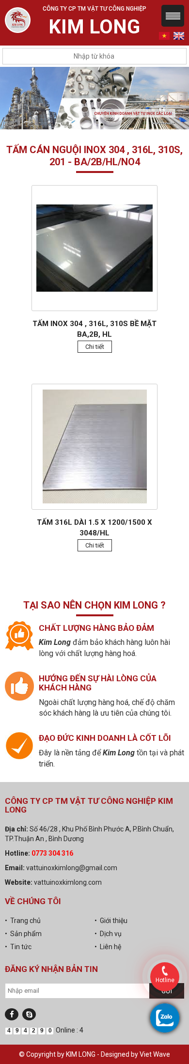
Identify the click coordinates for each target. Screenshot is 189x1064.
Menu (172, 16)
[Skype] (29, 1014)
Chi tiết (94, 346)
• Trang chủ (23, 920)
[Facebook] (11, 1014)
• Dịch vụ (108, 934)
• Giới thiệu (110, 920)
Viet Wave (155, 1054)
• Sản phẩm (23, 934)
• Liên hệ (107, 947)
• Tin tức (18, 947)
